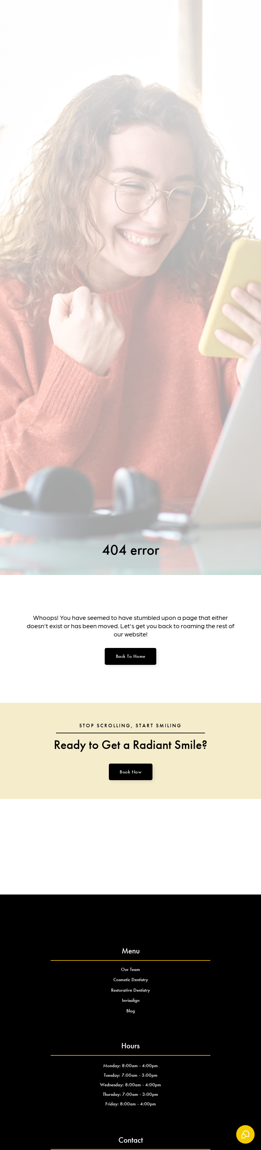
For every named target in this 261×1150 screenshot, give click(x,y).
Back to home (130, 656)
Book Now (130, 772)
